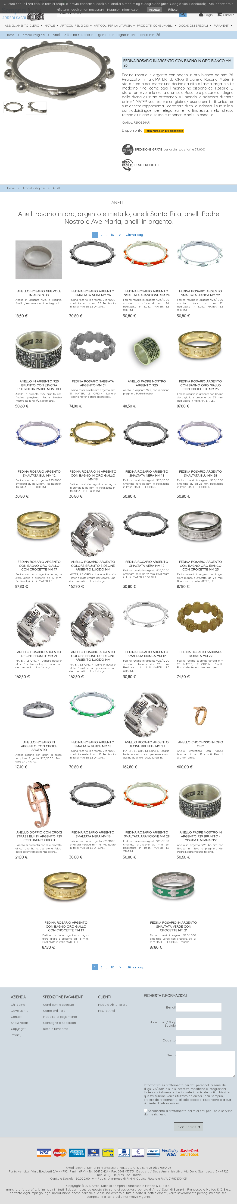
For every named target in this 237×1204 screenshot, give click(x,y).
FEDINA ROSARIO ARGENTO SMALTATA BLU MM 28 (200, 473)
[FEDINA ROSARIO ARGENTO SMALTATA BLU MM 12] (39, 433)
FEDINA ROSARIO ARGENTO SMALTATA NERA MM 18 (146, 473)
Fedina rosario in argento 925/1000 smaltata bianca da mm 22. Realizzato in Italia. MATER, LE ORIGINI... (200, 304)
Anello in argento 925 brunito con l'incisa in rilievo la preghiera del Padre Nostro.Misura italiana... (200, 848)
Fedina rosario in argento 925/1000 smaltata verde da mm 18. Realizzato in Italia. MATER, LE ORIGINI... (92, 754)
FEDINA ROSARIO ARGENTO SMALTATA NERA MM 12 (146, 564)
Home (10, 35)
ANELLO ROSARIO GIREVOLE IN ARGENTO (39, 293)
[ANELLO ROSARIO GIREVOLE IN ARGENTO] (39, 258)
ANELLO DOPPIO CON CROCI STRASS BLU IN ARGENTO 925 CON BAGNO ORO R (39, 836)
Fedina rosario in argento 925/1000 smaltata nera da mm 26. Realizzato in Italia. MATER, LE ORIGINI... (92, 303)
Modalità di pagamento (60, 1016)
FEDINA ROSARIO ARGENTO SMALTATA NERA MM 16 (93, 834)
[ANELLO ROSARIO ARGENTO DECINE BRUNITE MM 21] (39, 623)
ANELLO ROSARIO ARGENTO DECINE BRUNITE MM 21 (39, 654)
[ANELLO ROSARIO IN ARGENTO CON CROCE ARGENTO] (39, 707)
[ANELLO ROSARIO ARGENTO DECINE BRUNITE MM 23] (146, 713)
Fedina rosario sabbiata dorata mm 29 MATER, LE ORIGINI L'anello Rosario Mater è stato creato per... (200, 664)
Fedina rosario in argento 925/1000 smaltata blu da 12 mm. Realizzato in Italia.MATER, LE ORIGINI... (39, 483)
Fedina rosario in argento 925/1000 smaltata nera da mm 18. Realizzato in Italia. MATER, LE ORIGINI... (146, 483)
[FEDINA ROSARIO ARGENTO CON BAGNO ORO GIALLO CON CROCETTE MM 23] (200, 345)
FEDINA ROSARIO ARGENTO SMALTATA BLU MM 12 (39, 473)
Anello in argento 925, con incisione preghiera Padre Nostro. (146, 391)
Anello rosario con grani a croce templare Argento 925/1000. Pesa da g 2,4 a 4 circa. (39, 758)
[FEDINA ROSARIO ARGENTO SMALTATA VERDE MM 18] (92, 703)
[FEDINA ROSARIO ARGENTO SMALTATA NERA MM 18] (146, 433)
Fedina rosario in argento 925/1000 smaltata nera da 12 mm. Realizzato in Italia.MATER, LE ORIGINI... (146, 574)
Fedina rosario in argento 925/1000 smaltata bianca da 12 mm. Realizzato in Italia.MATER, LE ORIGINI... (146, 665)
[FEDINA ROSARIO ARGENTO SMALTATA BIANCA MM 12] (146, 613)
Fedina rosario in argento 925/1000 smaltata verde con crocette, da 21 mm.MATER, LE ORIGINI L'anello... (173, 938)
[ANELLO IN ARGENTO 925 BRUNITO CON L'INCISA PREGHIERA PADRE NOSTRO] (39, 349)
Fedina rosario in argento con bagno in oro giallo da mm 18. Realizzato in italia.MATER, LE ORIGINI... (92, 487)
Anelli (57, 34)
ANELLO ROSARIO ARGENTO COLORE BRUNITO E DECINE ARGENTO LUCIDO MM (93, 566)
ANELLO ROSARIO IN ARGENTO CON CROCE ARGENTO (39, 746)
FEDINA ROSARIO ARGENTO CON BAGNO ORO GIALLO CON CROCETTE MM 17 (39, 566)
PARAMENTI (221, 25)
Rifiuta (173, 9)
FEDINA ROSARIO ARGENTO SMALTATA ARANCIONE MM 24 (147, 293)
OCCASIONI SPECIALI (193, 25)
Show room (19, 1023)
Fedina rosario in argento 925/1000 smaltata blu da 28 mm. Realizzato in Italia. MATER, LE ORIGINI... (200, 483)
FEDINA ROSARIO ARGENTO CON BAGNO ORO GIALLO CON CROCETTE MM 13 (66, 926)
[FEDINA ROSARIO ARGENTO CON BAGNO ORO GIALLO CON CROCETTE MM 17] (39, 526)
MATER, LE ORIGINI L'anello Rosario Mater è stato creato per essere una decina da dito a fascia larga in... (92, 578)
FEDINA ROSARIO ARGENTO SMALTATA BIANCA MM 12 (146, 654)
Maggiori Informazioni (123, 9)
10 (112, 235)
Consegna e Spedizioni (60, 1023)
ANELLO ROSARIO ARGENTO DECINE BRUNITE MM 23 (147, 744)
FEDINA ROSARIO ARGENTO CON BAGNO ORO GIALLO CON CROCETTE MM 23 (200, 385)
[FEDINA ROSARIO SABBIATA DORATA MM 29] (200, 616)
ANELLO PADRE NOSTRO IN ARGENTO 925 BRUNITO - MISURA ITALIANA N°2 (201, 836)
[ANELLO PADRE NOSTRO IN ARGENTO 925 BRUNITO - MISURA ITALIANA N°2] (200, 800)
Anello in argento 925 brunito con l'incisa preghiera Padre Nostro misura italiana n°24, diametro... (39, 397)
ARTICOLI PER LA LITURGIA (113, 25)
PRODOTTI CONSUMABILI (155, 25)
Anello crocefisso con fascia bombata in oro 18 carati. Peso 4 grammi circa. (200, 754)
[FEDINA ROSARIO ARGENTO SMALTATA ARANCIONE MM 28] (146, 793)
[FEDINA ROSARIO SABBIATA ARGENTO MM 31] (92, 345)
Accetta (154, 9)
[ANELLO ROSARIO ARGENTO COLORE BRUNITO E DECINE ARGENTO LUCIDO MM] (92, 533)
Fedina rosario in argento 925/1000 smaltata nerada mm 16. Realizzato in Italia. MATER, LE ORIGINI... (92, 844)
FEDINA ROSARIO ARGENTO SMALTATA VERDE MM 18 (93, 744)
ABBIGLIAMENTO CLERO (22, 25)
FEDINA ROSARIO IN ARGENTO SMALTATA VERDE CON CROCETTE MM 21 (173, 926)
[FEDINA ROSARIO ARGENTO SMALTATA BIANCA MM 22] (200, 252)
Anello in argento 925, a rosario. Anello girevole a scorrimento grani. (39, 301)
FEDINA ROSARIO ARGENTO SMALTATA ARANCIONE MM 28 (147, 834)
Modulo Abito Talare (112, 1004)
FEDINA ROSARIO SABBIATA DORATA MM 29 (200, 654)
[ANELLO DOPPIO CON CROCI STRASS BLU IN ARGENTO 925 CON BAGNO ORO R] (39, 804)
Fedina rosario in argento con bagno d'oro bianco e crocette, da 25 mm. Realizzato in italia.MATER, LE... (200, 578)
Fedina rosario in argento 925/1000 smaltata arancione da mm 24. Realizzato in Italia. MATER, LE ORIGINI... (146, 304)
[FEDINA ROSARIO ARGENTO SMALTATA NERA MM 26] (92, 252)
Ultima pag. (135, 235)
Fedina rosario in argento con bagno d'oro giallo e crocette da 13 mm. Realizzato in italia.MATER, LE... (65, 938)
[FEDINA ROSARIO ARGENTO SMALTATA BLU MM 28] (200, 433)
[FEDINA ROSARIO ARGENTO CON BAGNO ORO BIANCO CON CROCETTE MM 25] (200, 526)
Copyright (18, 1029)
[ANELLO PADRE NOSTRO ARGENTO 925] (146, 349)
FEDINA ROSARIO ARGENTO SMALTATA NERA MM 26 (93, 293)
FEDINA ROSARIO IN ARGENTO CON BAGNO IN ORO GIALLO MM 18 (93, 475)
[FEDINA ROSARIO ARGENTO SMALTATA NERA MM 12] (146, 523)
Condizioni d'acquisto (58, 1004)
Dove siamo (19, 1010)
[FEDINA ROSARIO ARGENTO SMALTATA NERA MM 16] (92, 793)
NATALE (50, 25)
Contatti (16, 1016)
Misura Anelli (107, 1010)
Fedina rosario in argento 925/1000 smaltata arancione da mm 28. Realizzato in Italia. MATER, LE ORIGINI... (146, 846)
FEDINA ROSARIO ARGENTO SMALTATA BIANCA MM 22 (200, 293)
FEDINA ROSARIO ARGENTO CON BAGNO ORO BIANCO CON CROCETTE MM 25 (200, 566)
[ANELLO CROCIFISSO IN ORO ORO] (200, 713)
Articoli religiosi (34, 188)
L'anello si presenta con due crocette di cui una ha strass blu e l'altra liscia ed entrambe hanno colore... (39, 848)
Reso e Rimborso (55, 1029)
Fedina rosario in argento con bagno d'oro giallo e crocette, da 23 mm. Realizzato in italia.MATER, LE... (200, 397)
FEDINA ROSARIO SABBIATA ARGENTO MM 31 (93, 383)
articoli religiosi (34, 35)
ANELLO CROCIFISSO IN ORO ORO (200, 744)
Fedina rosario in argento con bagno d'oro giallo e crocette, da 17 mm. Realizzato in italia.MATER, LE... (39, 578)
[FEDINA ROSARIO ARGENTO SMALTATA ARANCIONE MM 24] (146, 252)
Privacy (16, 1035)
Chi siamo (18, 1004)
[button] (59, 117)
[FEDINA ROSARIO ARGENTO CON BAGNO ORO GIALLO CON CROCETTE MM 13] (65, 886)
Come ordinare (54, 1010)
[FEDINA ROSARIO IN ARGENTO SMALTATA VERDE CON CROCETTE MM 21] (173, 886)
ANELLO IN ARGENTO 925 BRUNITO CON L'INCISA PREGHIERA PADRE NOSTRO (39, 385)
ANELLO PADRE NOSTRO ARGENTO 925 (147, 383)
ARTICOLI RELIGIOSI (75, 25)
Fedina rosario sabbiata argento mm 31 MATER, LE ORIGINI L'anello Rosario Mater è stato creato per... (92, 393)
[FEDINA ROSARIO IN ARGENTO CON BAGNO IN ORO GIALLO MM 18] (92, 432)
